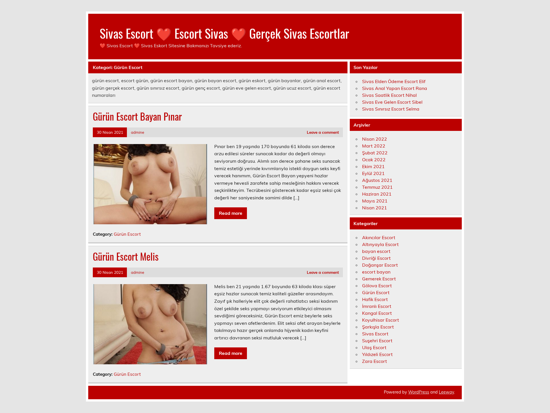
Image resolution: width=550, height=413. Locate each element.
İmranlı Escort (376, 306)
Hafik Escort (375, 299)
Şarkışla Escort (378, 327)
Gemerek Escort (379, 279)
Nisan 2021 (374, 208)
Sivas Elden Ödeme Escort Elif (393, 81)
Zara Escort (374, 361)
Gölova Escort (377, 285)
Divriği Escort (376, 258)
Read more (230, 213)
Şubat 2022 (375, 153)
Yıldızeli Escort (377, 354)
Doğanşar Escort (380, 265)
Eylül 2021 (373, 173)
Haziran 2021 (377, 194)
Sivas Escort (375, 334)
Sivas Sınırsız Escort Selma (390, 109)
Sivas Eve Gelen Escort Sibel (392, 102)
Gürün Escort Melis (126, 256)
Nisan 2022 (374, 139)
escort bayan (376, 272)
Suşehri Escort (377, 340)
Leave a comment (323, 132)
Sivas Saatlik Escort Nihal (389, 95)
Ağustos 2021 (377, 180)
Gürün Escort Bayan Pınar (137, 116)
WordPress (418, 392)
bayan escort (376, 251)
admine (137, 132)
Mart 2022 (373, 146)
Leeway (446, 392)
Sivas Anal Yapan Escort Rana (394, 88)
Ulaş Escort (374, 347)
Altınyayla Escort (380, 244)
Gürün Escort (127, 234)
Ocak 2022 (374, 159)
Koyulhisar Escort (380, 320)
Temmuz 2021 (377, 187)
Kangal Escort (377, 313)
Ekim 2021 (373, 166)
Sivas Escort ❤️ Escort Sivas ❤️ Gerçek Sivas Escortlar (224, 33)
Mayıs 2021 (375, 201)
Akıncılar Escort (378, 237)
